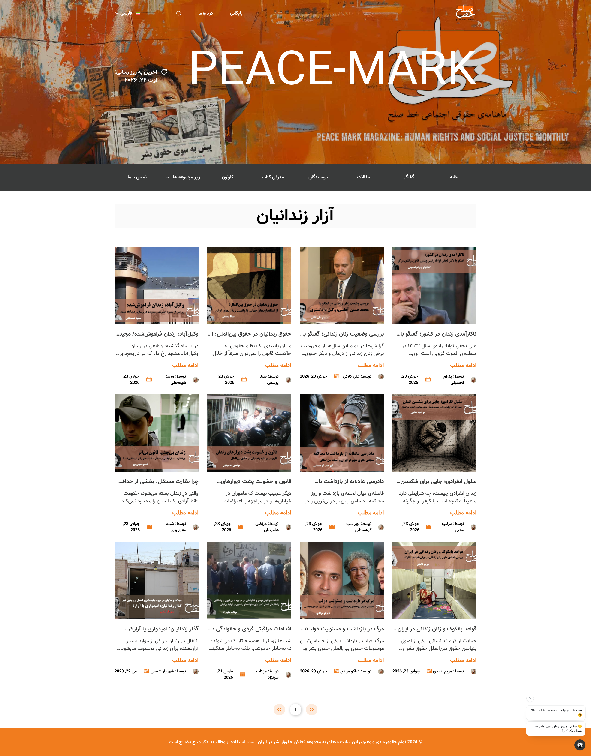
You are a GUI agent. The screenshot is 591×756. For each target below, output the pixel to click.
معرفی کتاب (273, 177)
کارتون (227, 177)
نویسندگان (318, 177)
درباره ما (205, 13)
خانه (454, 177)
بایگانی (236, 13)
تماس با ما (137, 177)
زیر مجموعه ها (186, 177)
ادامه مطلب (463, 365)
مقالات (363, 177)
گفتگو (409, 177)
